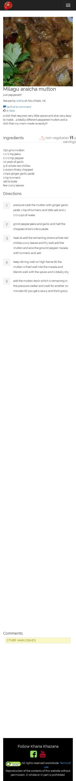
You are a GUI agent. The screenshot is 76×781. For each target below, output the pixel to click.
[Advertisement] (38, 461)
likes (12, 110)
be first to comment (18, 106)
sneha (20, 100)
